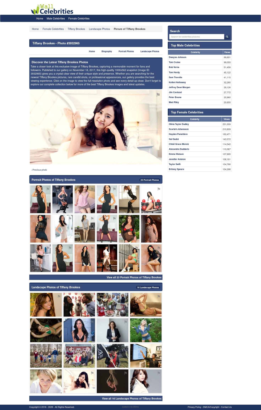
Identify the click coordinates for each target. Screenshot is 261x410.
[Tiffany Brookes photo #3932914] (129, 258)
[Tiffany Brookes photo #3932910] (107, 258)
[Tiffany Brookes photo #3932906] (62, 228)
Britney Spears (176, 169)
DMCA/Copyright (211, 406)
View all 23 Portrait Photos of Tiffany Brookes (134, 277)
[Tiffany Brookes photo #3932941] (46, 381)
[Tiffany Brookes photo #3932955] (112, 381)
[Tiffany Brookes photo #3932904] (107, 199)
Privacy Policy (194, 406)
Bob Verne (174, 67)
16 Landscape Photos (148, 287)
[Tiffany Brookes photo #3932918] (151, 228)
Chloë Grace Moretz (179, 144)
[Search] (227, 36)
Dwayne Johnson (177, 57)
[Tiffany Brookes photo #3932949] (146, 381)
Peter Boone (175, 97)
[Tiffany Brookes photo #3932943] (129, 199)
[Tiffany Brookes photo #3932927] (46, 304)
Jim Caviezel (175, 92)
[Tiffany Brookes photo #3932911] (85, 228)
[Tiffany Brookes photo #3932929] (79, 304)
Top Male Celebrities (185, 45)
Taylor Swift (175, 164)
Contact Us (226, 406)
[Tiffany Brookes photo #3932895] (151, 258)
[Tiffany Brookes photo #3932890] (107, 228)
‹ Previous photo (39, 169)
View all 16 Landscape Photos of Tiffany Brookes (132, 398)
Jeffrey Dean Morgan (179, 87)
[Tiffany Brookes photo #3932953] (40, 258)
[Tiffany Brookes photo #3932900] (40, 228)
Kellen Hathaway (177, 82)
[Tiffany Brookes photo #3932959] (112, 355)
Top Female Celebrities (187, 112)
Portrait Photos (126, 51)
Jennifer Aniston (177, 159)
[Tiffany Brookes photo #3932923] (62, 199)
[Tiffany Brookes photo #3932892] (151, 199)
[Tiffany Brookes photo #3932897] (40, 199)
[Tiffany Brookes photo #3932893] (146, 304)
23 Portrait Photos (150, 180)
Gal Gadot (174, 139)
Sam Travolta (175, 77)
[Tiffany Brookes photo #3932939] (146, 355)
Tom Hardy (174, 72)
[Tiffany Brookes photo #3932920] (46, 355)
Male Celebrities (56, 18)
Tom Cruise (174, 62)
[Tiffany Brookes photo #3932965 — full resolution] (95, 127)
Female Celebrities (78, 18)
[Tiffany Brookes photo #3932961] (85, 199)
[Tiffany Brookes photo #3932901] (79, 330)
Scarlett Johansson (179, 129)
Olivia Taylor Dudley (179, 124)
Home (39, 18)
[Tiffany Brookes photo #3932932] (112, 304)
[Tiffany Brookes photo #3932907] (62, 258)
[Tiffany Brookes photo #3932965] (79, 381)
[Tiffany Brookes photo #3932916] (129, 228)
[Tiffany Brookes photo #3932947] (46, 330)
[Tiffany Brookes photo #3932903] (85, 258)
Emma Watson (176, 154)
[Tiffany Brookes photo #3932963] (146, 330)
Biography (107, 51)
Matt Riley (174, 102)
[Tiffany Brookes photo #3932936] (112, 330)
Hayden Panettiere (178, 134)
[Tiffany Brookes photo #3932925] (79, 355)
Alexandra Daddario (179, 149)
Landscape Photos (149, 51)
